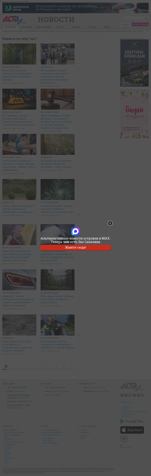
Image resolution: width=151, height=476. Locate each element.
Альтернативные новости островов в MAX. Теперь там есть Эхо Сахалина (75, 240)
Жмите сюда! (75, 247)
